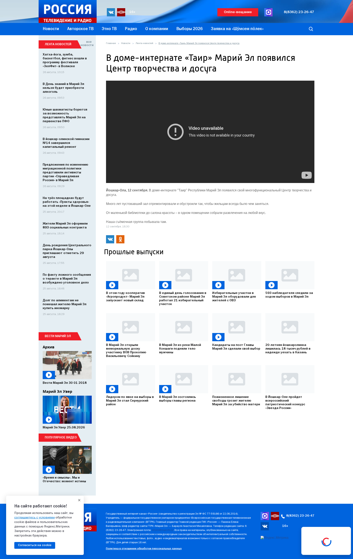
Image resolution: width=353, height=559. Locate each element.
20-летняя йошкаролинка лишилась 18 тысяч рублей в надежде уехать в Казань (288, 349)
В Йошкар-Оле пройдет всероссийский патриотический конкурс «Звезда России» (285, 403)
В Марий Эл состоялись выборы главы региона (177, 399)
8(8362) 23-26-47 (299, 12)
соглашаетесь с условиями (34, 517)
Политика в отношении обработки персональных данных (144, 549)
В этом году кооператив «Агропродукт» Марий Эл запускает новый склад (125, 297)
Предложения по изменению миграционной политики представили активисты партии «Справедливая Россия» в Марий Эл (65, 172)
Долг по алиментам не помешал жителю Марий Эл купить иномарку (64, 304)
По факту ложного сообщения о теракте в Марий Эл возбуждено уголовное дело (67, 278)
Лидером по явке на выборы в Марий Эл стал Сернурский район (130, 401)
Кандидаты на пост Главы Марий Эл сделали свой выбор (236, 347)
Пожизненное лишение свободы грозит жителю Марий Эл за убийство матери (236, 401)
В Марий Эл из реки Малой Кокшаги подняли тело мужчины (180, 349)
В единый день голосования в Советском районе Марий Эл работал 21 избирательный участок (182, 299)
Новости (125, 43)
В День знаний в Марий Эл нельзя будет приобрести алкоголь (63, 88)
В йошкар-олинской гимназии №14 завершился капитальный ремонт (66, 143)
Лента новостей (144, 43)
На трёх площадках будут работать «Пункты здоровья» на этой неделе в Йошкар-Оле (67, 202)
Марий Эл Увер (57, 391)
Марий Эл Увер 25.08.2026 (64, 427)
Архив (48, 346)
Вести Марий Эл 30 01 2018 (65, 383)
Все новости (86, 44)
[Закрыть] (79, 500)
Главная (111, 43)
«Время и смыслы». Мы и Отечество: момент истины (64, 479)
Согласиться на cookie (34, 545)
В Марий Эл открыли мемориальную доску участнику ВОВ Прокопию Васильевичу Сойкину (126, 351)
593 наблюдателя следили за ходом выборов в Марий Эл (289, 295)
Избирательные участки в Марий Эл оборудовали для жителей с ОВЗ (234, 297)
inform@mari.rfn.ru (162, 530)
